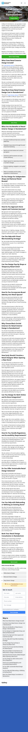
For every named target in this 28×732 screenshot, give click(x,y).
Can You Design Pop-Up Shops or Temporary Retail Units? (11, 643)
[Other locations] (21, 3)
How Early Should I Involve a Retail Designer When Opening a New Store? (14, 655)
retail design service (9, 65)
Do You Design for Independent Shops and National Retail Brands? (14, 631)
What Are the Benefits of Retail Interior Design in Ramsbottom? (13, 627)
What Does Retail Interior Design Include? (13, 621)
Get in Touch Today (14, 56)
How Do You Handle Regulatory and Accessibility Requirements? (12, 663)
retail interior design (13, 95)
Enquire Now (14, 18)
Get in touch (14, 562)
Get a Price (14, 123)
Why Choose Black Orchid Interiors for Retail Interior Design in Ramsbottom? (12, 651)
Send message (14, 612)
